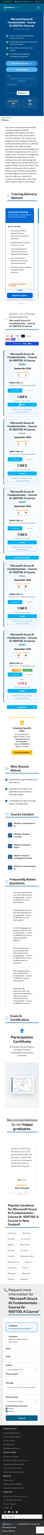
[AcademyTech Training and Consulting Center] (13, 7)
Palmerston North (27, 1256)
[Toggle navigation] (38, 7)
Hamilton (11, 1250)
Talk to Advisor (21, 69)
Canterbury (12, 1233)
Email (8, 1356)
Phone (11, 1411)
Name (8, 1348)
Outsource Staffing (11, 1456)
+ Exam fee (29, 390)
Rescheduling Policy (11, 1448)
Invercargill (12, 1268)
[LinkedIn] (39, 1)
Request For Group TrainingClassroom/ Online (22, 410)
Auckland (11, 1239)
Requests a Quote (19, 295)
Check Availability (22, 752)
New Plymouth (13, 1262)
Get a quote (11, 84)
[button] (20, 303)
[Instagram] (41, 1)
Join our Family (9, 1452)
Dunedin (11, 1256)
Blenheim (24, 1279)
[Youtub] (9, 1512)
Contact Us (7, 1492)
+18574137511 (8, 1)
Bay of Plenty (25, 1245)
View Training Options (20, 63)
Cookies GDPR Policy (11, 1433)
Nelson (25, 1268)
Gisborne (11, 1279)
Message (10, 1383)
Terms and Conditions (12, 1437)
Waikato (11, 1245)
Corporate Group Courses (13, 1472)
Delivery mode (12, 1397)
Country (9, 1365)
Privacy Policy (9, 1440)
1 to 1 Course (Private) (12, 1468)
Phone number (12, 1374)
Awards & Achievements (13, 1464)
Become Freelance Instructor (15, 1460)
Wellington (26, 1233)
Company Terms (10, 1428)
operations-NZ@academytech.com (26, 1)
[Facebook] (34, 1)
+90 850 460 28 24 (13, 1500)
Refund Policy (9, 1444)
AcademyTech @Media (12, 1484)
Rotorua (28, 1262)
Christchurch (26, 1239)
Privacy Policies (8, 1531)
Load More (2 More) (22, 558)
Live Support (10, 1504)
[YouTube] (37, 1)
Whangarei (12, 1273)
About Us (7, 1476)
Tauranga (24, 1250)
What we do (8, 1480)
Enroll (22, 405)
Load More (22, 707)
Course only (15, 390)
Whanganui (26, 1273)
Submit (21, 1418)
